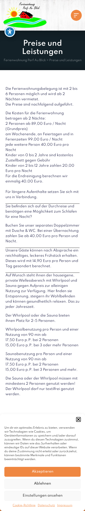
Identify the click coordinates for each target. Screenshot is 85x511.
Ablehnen (42, 483)
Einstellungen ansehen (43, 495)
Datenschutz (46, 505)
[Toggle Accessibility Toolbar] (10, 31)
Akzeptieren (42, 471)
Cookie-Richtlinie (24, 505)
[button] (78, 419)
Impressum (64, 505)
